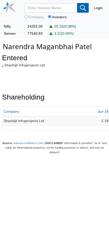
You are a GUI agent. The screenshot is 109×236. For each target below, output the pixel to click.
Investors (59, 17)
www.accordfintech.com (28, 143)
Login (98, 8)
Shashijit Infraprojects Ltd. (25, 65)
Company (36, 17)
